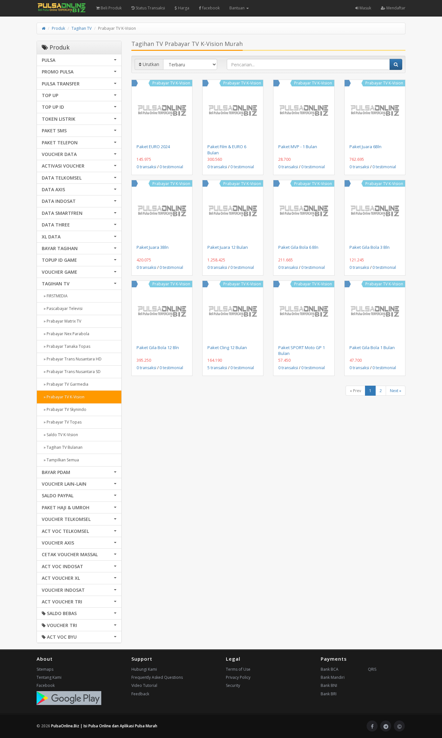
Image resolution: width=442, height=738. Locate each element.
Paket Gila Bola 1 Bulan (372, 347)
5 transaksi (217, 367)
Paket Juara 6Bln (365, 146)
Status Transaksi (150, 8)
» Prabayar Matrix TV (61, 321)
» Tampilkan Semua (60, 460)
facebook (210, 8)
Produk (58, 28)
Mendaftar (395, 8)
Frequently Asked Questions (157, 677)
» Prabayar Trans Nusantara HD (72, 359)
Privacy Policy (238, 677)
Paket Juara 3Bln (153, 247)
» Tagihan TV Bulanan (62, 447)
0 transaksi (146, 167)
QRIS (372, 669)
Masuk (365, 8)
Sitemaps (45, 669)
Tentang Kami (49, 677)
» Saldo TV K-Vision (60, 434)
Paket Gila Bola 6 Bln (298, 247)
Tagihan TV (82, 28)
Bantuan (237, 8)
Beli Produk (111, 8)
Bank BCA (329, 669)
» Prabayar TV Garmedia (65, 384)
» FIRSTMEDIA (55, 296)
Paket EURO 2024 (153, 146)
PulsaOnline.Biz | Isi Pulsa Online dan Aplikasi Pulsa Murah (104, 726)
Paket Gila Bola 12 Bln (158, 347)
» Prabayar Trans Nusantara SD (71, 371)
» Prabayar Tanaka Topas (66, 346)
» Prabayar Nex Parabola (65, 333)
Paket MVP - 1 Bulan (297, 146)
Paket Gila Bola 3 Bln (369, 247)
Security (233, 685)
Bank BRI (329, 694)
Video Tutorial (144, 685)
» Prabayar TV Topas (62, 422)
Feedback (140, 694)
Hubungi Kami (144, 669)
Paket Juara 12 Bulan (227, 247)
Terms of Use (238, 669)
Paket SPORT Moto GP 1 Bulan (301, 350)
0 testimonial (171, 167)
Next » (395, 390)
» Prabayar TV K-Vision (63, 397)
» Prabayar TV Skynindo (64, 409)
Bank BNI (329, 685)
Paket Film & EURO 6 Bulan (226, 149)
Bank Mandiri (333, 677)
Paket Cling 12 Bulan (227, 347)
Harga (183, 8)
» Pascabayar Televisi (62, 308)
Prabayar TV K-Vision (171, 83)
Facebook (46, 685)
